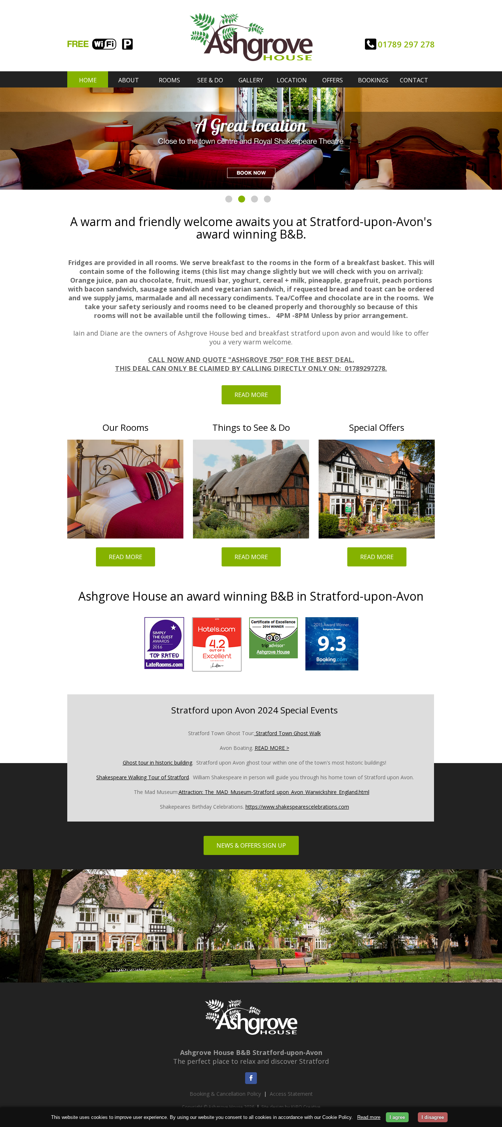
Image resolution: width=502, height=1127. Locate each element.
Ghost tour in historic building (157, 762)
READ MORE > (272, 747)
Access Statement (291, 1093)
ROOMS (169, 80)
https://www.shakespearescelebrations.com (297, 806)
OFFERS (332, 80)
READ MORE (251, 395)
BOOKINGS (373, 80)
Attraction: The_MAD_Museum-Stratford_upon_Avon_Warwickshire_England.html (274, 791)
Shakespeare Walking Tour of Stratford (142, 777)
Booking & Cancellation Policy (225, 1093)
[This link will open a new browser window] (273, 672)
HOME (88, 80)
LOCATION (292, 80)
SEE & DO (210, 80)
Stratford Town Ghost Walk (287, 733)
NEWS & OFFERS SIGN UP (251, 845)
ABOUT (128, 80)
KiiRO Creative (305, 1107)
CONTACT (414, 80)
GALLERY (251, 80)
